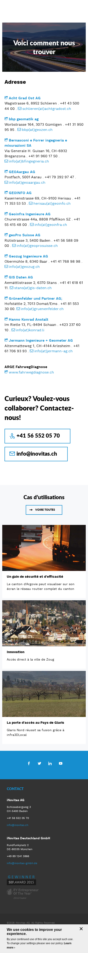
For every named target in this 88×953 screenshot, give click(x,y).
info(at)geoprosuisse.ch (37, 245)
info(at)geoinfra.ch (51, 225)
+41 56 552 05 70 (38, 435)
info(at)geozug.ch (24, 266)
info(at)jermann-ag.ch (53, 351)
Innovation (15, 652)
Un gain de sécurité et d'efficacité (35, 577)
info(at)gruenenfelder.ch (42, 309)
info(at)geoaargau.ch (27, 182)
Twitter (39, 763)
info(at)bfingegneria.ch (29, 161)
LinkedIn (50, 763)
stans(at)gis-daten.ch (33, 288)
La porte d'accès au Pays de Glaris (35, 723)
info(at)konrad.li (30, 330)
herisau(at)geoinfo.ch (52, 203)
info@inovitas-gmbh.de (22, 863)
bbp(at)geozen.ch (37, 130)
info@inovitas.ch (36, 453)
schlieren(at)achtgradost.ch (46, 109)
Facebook (29, 763)
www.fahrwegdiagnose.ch (31, 372)
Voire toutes (45, 509)
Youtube (60, 763)
